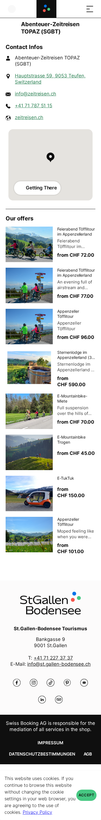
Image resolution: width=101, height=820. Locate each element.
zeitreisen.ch (29, 117)
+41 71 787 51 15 (33, 105)
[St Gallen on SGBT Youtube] (84, 683)
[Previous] (10, 27)
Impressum (50, 742)
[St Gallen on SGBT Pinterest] (67, 683)
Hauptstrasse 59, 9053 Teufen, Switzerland (50, 79)
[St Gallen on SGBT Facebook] (17, 683)
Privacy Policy (37, 812)
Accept (86, 795)
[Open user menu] (12, 9)
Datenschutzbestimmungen (42, 754)
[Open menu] (89, 9)
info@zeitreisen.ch (35, 94)
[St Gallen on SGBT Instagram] (34, 683)
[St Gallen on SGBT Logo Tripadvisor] (59, 699)
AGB (88, 754)
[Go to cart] (78, 9)
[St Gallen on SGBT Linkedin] (42, 699)
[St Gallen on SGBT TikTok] (50, 683)
